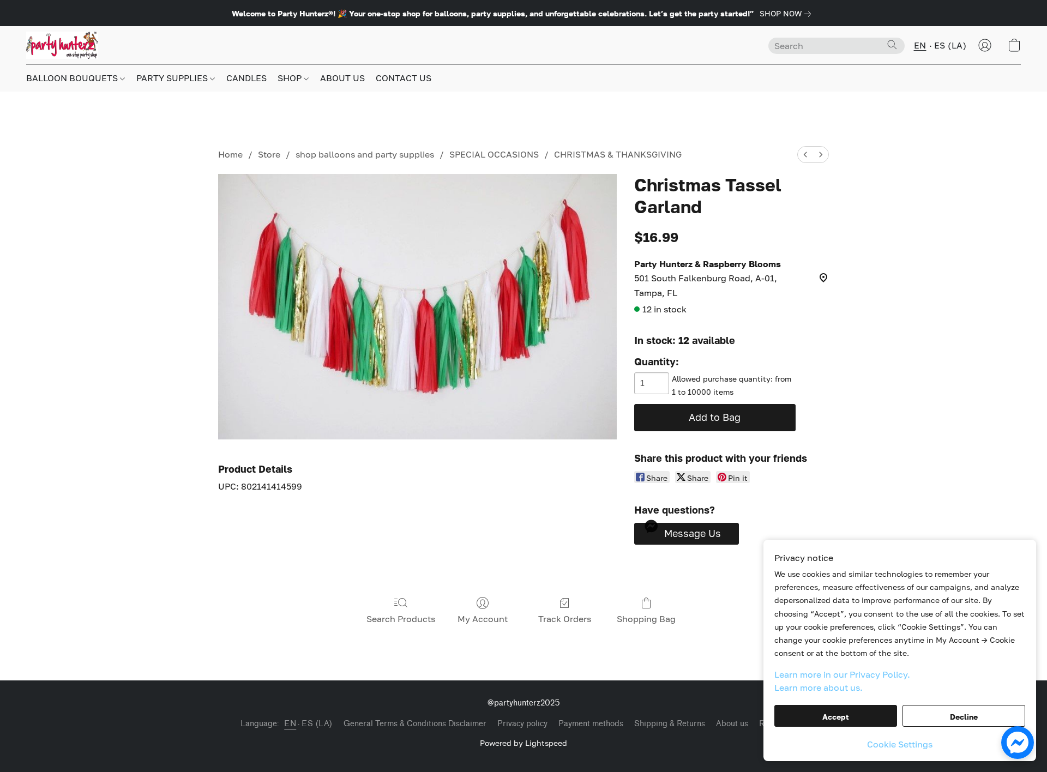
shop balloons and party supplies (365, 154)
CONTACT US (403, 78)
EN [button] (920, 45)
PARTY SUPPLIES (173, 78)
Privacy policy (522, 723)
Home (230, 154)
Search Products (400, 618)
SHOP (291, 78)
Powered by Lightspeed (523, 742)
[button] (62, 45)
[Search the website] (892, 44)
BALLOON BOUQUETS (73, 78)
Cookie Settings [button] (899, 744)
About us (732, 723)
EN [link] (290, 723)
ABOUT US (342, 78)
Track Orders (564, 618)
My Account (483, 618)
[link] (787, 13)
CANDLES (246, 78)
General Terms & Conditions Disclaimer (415, 723)
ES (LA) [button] (950, 45)
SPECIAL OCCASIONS (494, 154)
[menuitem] (805, 154)
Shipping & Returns (669, 723)
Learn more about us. (818, 687)
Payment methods (590, 723)
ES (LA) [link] (317, 723)
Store (269, 154)
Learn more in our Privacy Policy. (842, 674)
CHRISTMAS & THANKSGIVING (618, 154)
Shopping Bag (646, 618)
